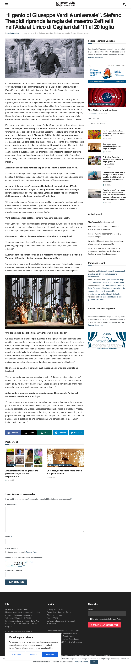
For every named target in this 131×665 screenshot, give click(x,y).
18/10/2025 (10, 480)
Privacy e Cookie (81, 661)
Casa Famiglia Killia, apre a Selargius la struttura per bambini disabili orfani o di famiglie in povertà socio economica (114, 177)
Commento (11, 504)
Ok (94, 662)
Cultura (42, 33)
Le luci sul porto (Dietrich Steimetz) (106, 294)
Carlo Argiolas (13, 33)
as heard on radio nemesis (102, 104)
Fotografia (83, 655)
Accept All (50, 654)
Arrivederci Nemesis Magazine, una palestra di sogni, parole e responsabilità (21, 473)
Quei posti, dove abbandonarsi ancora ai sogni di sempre (64, 472)
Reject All (33, 654)
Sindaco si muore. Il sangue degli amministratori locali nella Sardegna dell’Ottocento (106, 274)
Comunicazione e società (60, 465)
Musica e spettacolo (62, 33)
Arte (36, 33)
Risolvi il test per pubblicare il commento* (23, 557)
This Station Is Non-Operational (102, 110)
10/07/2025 (28, 33)
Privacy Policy (12, 548)
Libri (100, 655)
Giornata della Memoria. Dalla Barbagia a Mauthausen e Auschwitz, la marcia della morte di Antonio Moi (106, 288)
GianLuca (93, 114)
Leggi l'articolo (98, 124)
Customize (16, 654)
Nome (8, 536)
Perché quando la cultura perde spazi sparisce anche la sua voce (113, 133)
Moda (106, 655)
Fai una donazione (95, 57)
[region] (33, 646)
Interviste (49, 33)
